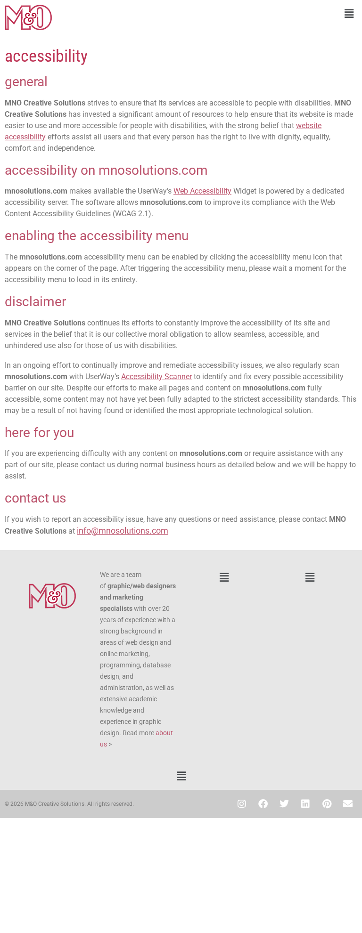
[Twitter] (284, 804)
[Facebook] (263, 804)
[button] (271, 13)
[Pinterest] (326, 804)
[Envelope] (347, 804)
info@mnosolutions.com (122, 530)
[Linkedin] (305, 804)
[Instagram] (241, 804)
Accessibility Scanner (156, 376)
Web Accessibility (202, 191)
